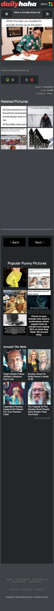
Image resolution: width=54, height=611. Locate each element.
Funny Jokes (35, 581)
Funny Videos (22, 579)
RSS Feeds (14, 589)
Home (9, 579)
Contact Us (39, 589)
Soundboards (19, 581)
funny (49, 93)
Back (15, 242)
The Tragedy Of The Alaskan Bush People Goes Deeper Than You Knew (38, 410)
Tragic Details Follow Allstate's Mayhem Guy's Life (13, 376)
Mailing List (27, 589)
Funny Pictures (40, 579)
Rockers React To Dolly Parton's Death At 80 (38, 376)
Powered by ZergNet (43, 418)
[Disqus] (27, 189)
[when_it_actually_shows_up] (27, 39)
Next (38, 242)
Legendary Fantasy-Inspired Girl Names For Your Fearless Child (13, 410)
